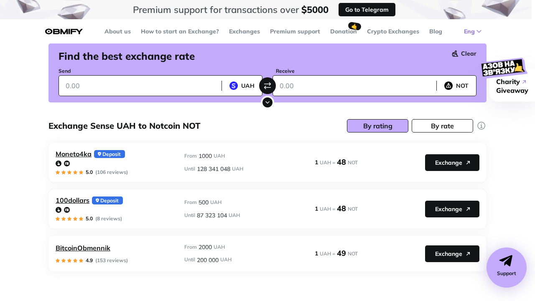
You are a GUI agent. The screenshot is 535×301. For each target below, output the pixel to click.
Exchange (448, 162)
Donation (343, 31)
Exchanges (244, 31)
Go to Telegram (367, 9)
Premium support (295, 31)
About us (117, 31)
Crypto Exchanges (393, 31)
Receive (285, 71)
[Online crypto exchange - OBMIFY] (64, 31)
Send (65, 71)
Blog (435, 31)
